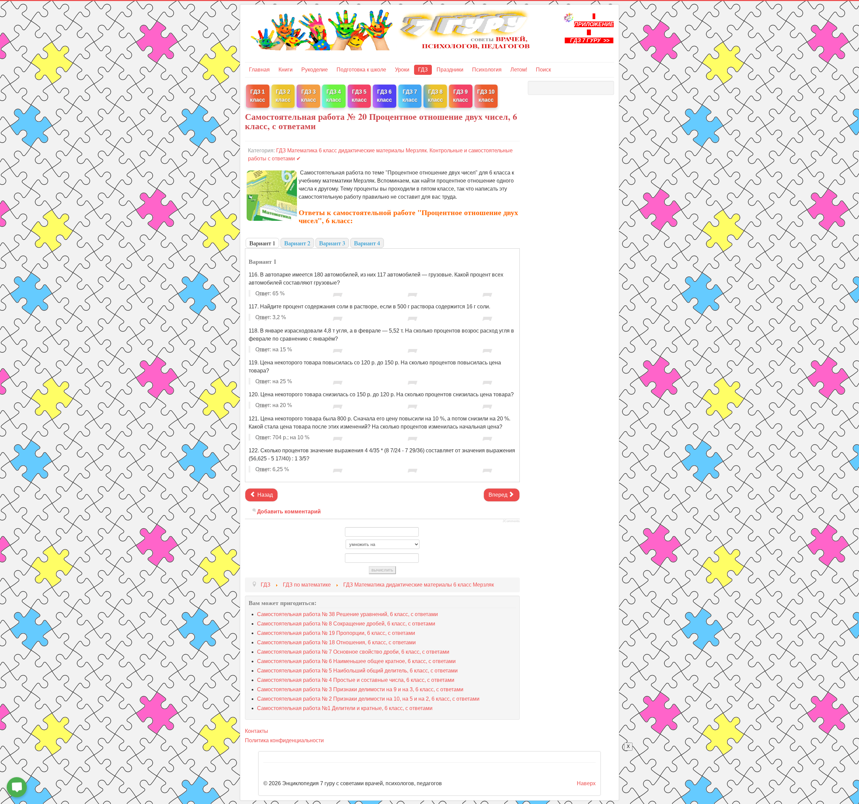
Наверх (586, 783)
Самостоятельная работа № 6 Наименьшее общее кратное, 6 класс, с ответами (356, 661)
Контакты (256, 731)
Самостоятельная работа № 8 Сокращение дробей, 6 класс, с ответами (346, 623)
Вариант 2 (297, 243)
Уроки (402, 69)
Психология (487, 69)
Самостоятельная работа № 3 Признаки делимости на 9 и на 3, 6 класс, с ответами (360, 689)
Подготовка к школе (361, 69)
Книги (286, 69)
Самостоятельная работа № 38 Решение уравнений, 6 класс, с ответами (347, 614)
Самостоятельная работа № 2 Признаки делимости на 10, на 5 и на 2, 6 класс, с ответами (368, 699)
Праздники (450, 69)
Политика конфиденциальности (284, 740)
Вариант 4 (367, 243)
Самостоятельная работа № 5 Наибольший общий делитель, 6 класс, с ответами (357, 670)
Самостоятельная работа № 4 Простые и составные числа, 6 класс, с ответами (355, 680)
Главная (259, 69)
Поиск (543, 69)
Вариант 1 (262, 243)
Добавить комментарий (289, 511)
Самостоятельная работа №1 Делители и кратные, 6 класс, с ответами (345, 708)
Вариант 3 (332, 243)
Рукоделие (314, 69)
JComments (511, 521)
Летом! (518, 69)
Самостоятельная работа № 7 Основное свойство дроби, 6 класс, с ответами (353, 652)
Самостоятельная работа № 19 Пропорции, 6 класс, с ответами (336, 633)
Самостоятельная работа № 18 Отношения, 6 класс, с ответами (336, 642)
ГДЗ (423, 69)
